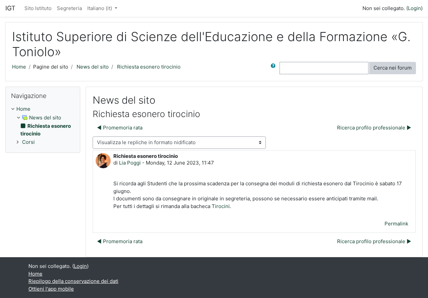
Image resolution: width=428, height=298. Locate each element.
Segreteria (69, 8)
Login (414, 8)
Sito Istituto (37, 8)
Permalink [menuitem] (396, 223)
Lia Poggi (130, 163)
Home (19, 67)
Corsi (28, 142)
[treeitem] (43, 109)
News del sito (93, 67)
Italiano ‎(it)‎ (100, 8)
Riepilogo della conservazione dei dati (73, 281)
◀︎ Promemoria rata (119, 127)
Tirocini (221, 206)
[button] (274, 68)
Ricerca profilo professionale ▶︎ (374, 127)
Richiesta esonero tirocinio (149, 67)
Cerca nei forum (392, 68)
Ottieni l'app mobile (51, 289)
